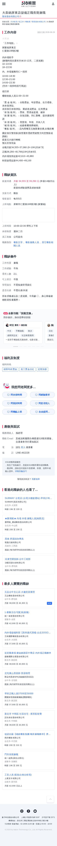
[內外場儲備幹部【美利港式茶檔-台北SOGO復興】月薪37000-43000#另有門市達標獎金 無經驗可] (28, 638)
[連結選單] (4, 3)
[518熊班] (28, 4)
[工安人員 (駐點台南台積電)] (28, 780)
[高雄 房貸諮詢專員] (28, 544)
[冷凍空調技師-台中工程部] (28, 565)
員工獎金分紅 (27, 369)
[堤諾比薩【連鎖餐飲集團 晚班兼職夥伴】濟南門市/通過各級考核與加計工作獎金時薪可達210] (28, 740)
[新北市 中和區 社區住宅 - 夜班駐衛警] (28, 719)
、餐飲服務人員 (31, 242)
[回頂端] (50, 799)
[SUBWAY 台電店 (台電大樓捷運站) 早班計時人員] (28, 504)
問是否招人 (44, 403)
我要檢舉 (36, 479)
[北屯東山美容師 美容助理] (28, 679)
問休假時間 (16, 395)
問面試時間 (16, 403)
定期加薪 (42, 369)
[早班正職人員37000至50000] (28, 699)
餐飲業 (27, 22)
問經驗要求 (44, 395)
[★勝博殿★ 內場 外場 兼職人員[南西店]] (28, 524)
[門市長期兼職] (28, 760)
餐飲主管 (18, 242)
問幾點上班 (16, 412)
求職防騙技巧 (21, 471)
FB (28, 811)
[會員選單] (53, 3)
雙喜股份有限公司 (39, 22)
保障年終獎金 (10, 369)
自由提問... (44, 412)
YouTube (35, 811)
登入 (23, 447)
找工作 (21, 22)
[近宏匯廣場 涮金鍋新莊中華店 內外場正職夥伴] (28, 658)
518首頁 (14, 22)
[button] (15, 346)
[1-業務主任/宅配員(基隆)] (28, 618)
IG (22, 811)
